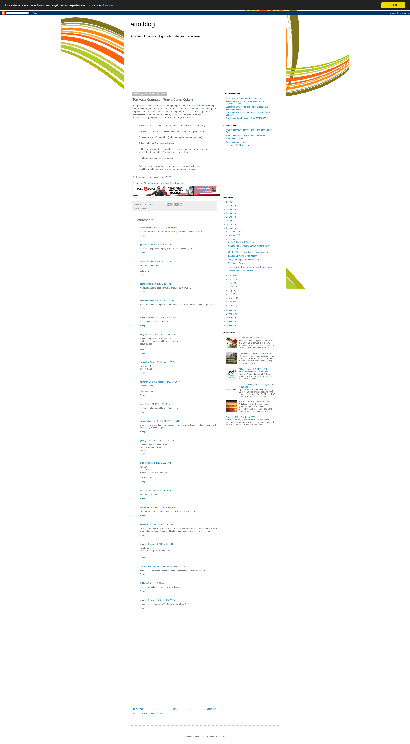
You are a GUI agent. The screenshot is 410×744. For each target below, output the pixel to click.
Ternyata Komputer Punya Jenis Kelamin (164, 183)
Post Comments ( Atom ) (154, 713)
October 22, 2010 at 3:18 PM (158, 491)
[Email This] (166, 204)
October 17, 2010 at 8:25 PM (164, 228)
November (233, 235)
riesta (142, 491)
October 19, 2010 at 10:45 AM (162, 335)
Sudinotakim (146, 228)
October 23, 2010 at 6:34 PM (160, 544)
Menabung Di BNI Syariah (250, 338)
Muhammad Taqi (147, 382)
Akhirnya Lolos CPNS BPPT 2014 (253, 369)
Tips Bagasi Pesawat (237, 263)
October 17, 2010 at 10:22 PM (159, 245)
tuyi (142, 404)
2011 (228, 224)
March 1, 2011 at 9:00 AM (153, 583)
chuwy (203, 736)
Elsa (142, 463)
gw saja (143, 441)
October (232, 239)
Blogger (221, 736)
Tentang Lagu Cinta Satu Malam (242, 271)
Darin (142, 262)
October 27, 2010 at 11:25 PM (172, 566)
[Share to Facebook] (176, 204)
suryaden (144, 362)
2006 (228, 321)
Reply (142, 236)
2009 (228, 310)
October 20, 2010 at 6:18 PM (168, 382)
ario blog (143, 24)
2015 (228, 209)
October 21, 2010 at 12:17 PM (157, 404)
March (231, 298)
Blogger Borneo (147, 318)
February (233, 302)
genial (143, 245)
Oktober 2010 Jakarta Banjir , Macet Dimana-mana (250, 252)
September (234, 275)
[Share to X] (173, 204)
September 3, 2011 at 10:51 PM (161, 600)
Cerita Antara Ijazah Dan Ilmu (241, 242)
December (233, 231)
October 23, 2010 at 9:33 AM (161, 524)
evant (196, 108)
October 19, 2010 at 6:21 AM (168, 318)
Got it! (393, 5)
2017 (228, 202)
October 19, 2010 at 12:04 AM (162, 301)
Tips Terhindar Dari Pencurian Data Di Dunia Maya (250, 267)
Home (175, 709)
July (231, 283)
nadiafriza (144, 507)
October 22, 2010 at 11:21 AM (158, 463)
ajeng (142, 284)
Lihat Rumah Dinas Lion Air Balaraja (255, 353)
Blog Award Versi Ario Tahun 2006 (240, 417)
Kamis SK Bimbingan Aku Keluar (242, 256)
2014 (228, 213)
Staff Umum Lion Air (234, 139)
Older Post (211, 709)
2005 (228, 325)
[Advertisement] (205, 64)
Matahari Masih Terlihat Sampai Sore (255, 401)
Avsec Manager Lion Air (236, 142)
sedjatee (144, 335)
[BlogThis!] (169, 204)
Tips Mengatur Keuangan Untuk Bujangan (244, 98)
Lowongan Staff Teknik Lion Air (239, 145)
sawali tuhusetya (148, 421)
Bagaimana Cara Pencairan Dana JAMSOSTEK (246, 118)
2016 (228, 206)
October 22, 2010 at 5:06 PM (162, 507)
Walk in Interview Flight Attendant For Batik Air (245, 135)
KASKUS (203, 105)
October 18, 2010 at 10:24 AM (159, 262)
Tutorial (143, 208)
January (232, 305)
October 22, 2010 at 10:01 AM (161, 441)
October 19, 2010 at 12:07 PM (163, 362)
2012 (228, 221)
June (231, 287)
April (231, 294)
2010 (228, 228)
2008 (228, 314)
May (231, 290)
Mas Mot (144, 301)
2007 (228, 318)
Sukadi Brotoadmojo (149, 566)
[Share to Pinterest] (180, 204)
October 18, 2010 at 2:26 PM (158, 284)
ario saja (144, 524)
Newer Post (138, 709)
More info (107, 5)
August (232, 279)
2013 (228, 217)
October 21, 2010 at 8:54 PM (168, 421)
